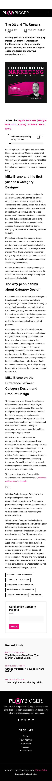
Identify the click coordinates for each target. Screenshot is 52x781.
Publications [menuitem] (26, 743)
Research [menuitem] (26, 747)
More (8, 128)
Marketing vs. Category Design (20, 590)
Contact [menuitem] (26, 736)
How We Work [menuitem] (26, 751)
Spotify (22, 124)
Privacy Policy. (41, 770)
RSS (41, 124)
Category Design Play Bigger (19, 575)
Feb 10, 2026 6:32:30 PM (15, 680)
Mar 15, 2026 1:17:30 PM (15, 666)
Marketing (24, 580)
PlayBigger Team (11, 31)
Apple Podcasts (27, 120)
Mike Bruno (36, 595)
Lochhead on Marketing (17, 595)
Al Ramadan (12, 580)
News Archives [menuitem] (26, 740)
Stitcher (32, 124)
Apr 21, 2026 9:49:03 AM (15, 652)
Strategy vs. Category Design (20, 585)
